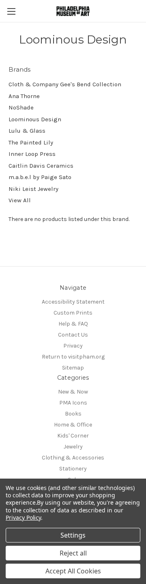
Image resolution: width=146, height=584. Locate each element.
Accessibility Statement (73, 301)
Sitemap (73, 367)
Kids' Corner (73, 435)
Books (73, 413)
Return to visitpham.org (73, 356)
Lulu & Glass (27, 130)
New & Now (73, 391)
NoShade (21, 107)
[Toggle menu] (11, 11)
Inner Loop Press (32, 153)
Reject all (73, 553)
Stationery (73, 468)
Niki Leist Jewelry (33, 188)
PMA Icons (73, 402)
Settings (73, 535)
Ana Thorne (24, 96)
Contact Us (73, 334)
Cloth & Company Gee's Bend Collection (65, 84)
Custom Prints (73, 312)
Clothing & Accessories (73, 457)
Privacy (73, 345)
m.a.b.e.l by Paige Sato (40, 177)
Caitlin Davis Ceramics (41, 165)
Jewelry (73, 446)
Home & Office (73, 424)
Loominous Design (35, 119)
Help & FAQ (73, 323)
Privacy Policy (23, 517)
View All (20, 200)
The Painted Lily (31, 142)
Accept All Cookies (73, 571)
